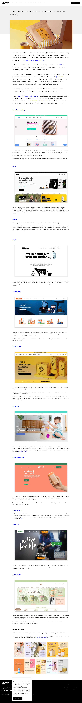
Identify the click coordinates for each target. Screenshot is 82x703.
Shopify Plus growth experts (28, 96)
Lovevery (15, 406)
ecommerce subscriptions (34, 60)
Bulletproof (16, 292)
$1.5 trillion (60, 77)
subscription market (22, 451)
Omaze (14, 219)
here (22, 518)
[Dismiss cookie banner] (29, 679)
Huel (14, 166)
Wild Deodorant (18, 458)
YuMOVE (15, 524)
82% (60, 65)
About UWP (75, 687)
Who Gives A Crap (18, 110)
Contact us (66, 687)
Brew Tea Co (16, 346)
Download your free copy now (42, 637)
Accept (17, 698)
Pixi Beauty (16, 575)
